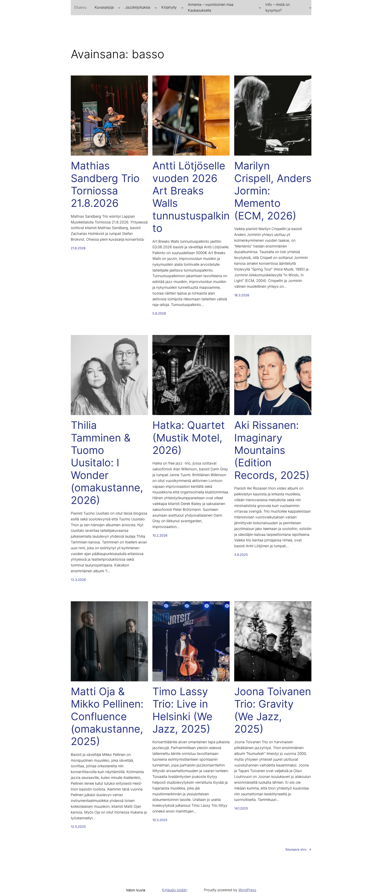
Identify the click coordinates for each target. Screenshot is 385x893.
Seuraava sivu (298, 849)
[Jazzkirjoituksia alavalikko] (156, 7)
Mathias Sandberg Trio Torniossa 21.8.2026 (105, 184)
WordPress (247, 890)
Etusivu (80, 7)
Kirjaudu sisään (174, 890)
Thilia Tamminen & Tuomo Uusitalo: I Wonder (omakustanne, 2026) (107, 462)
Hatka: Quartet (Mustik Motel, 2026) (188, 438)
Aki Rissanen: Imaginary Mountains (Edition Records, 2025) (272, 450)
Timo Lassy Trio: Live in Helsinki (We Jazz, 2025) (182, 710)
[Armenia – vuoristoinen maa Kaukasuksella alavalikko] (260, 7)
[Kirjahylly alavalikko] (182, 7)
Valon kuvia (135, 890)
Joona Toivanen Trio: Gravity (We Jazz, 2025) (272, 710)
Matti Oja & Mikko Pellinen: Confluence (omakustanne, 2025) (107, 716)
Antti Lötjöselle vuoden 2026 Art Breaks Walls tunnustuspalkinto (191, 197)
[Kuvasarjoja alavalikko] (119, 7)
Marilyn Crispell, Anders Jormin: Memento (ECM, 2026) (272, 191)
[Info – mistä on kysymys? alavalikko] (310, 7)
